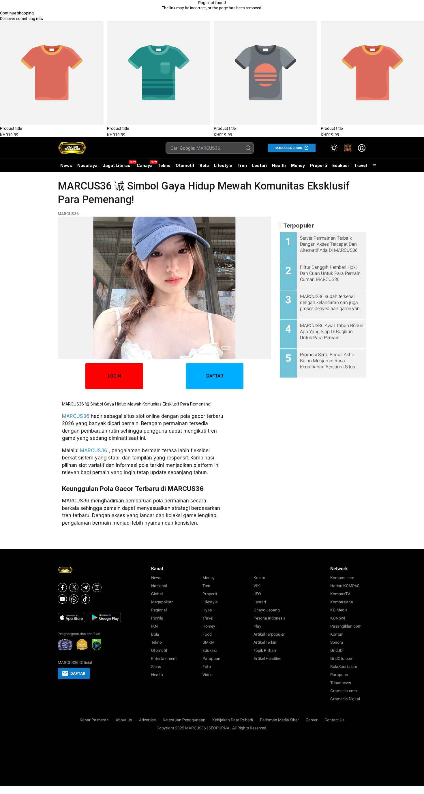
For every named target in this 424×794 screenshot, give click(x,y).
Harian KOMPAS (344, 585)
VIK (257, 585)
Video (207, 674)
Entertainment (164, 658)
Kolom (259, 577)
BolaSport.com (343, 666)
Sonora (336, 642)
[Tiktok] (85, 599)
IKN (154, 626)
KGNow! (337, 618)
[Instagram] (97, 587)
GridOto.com (341, 658)
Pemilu (157, 618)
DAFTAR (214, 376)
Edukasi (340, 165)
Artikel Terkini (265, 642)
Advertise (147, 720)
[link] (347, 148)
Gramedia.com (343, 690)
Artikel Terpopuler (269, 634)
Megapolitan (162, 602)
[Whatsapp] (73, 599)
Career (312, 720)
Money (298, 165)
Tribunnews (340, 682)
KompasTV (340, 594)
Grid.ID (336, 650)
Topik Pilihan (265, 650)
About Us (124, 720)
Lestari (259, 167)
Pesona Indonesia (270, 618)
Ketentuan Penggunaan (184, 720)
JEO (257, 594)
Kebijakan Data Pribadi (232, 720)
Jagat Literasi (117, 165)
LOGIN (114, 376)
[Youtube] (62, 599)
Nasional (159, 585)
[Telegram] (85, 587)
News (66, 165)
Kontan (337, 634)
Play (257, 626)
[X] (73, 587)
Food (207, 634)
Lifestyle (223, 165)
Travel (360, 165)
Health (279, 165)
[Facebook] (62, 587)
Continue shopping (17, 13)
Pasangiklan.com (345, 626)
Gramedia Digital (345, 699)
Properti (318, 165)
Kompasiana (341, 602)
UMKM (208, 642)
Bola (204, 165)
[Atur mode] (334, 148)
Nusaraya (87, 165)
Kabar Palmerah (94, 720)
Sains (156, 666)
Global (157, 594)
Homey (208, 626)
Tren (242, 165)
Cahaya (145, 165)
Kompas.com (342, 577)
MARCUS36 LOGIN (288, 148)
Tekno (164, 165)
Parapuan (211, 658)
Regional (159, 610)
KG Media (339, 610)
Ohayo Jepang (267, 610)
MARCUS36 (68, 213)
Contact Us (334, 720)
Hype (207, 610)
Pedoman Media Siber (279, 720)
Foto (206, 666)
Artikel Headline (267, 658)
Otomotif (185, 165)
